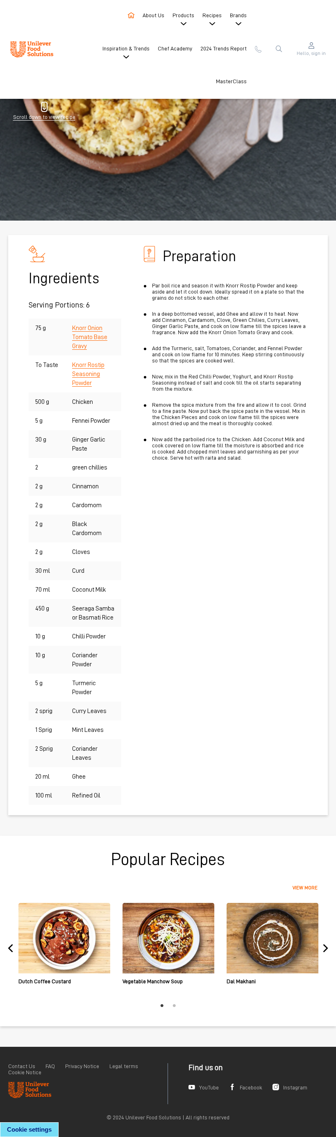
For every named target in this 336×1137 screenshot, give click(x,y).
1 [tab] (162, 1006)
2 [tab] (174, 1006)
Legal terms (123, 1066)
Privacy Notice (82, 1066)
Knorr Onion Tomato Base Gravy (89, 337)
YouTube (209, 1087)
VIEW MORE (305, 887)
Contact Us (21, 1066)
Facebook (251, 1087)
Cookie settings (29, 1129)
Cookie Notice (24, 1072)
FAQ (50, 1066)
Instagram (295, 1087)
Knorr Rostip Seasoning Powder (88, 374)
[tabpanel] (64, 948)
